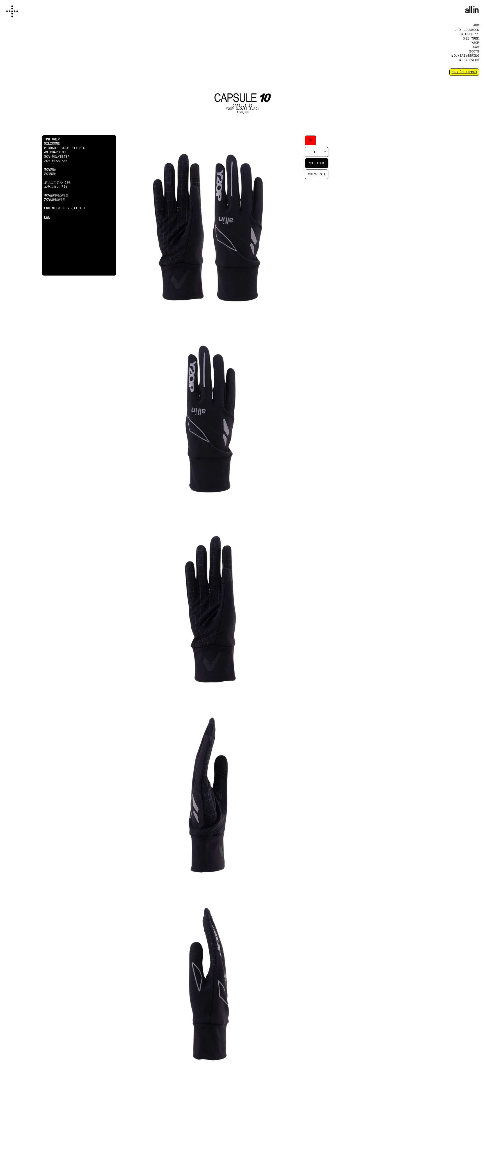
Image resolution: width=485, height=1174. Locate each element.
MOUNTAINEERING (465, 55)
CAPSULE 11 (469, 34)
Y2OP (475, 42)
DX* (476, 47)
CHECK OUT (317, 174)
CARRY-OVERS (468, 60)
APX (476, 25)
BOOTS (474, 51)
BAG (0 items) (464, 72)
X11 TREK (471, 38)
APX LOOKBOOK (467, 29)
